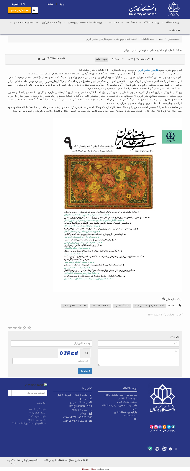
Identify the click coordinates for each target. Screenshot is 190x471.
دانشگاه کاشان (122, 306)
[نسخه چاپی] (43, 59)
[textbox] (28, 393)
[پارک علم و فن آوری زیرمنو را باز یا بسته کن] (37, 22)
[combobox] (27, 393)
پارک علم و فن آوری (51, 22)
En (23, 4)
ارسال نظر (85, 371)
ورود (62, 4)
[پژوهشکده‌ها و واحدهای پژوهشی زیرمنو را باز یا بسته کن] (64, 22)
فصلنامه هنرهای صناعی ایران (149, 306)
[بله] (150, 449)
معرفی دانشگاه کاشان (127, 402)
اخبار (161, 39)
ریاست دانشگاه (151, 22)
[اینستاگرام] (176, 448)
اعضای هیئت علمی (24, 22)
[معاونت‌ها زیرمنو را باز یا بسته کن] (105, 22)
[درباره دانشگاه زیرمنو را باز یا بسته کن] (162, 22)
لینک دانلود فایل (173, 299)
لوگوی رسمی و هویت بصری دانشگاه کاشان (119, 407)
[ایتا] (157, 449)
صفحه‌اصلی (173, 39)
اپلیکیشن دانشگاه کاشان (125, 412)
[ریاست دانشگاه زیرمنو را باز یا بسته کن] (140, 22)
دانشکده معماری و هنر (74, 306)
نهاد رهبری (174, 30)
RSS (135, 419)
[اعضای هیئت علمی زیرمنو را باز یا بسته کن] (10, 22)
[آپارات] (164, 449)
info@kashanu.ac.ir (80, 406)
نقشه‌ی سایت (130, 416)
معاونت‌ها (114, 22)
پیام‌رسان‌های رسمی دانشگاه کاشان (120, 395)
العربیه (15, 4)
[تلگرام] (170, 448)
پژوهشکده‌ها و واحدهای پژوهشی (85, 22)
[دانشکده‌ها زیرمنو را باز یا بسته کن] (122, 22)
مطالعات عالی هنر (100, 306)
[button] (19, 10)
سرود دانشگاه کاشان (127, 399)
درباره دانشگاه (173, 22)
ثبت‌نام (49, 4)
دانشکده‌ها (131, 22)
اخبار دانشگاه (147, 39)
